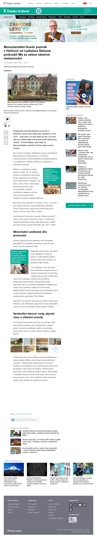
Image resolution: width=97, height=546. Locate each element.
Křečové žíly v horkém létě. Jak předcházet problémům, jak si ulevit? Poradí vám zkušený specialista (85, 157)
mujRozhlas (48, 3)
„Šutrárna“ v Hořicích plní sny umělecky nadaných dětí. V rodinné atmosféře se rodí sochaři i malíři (51, 176)
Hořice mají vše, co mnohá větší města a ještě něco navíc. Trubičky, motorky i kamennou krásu (41, 442)
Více (82, 17)
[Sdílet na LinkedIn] (6, 143)
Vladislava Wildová (14, 106)
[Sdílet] (9, 126)
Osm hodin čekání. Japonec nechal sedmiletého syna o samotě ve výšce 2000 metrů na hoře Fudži (13, 482)
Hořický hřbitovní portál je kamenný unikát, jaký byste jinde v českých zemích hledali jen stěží (41, 433)
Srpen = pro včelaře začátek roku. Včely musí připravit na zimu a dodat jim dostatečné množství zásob (85, 124)
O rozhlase (65, 3)
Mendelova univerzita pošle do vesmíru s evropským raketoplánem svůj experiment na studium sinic (85, 189)
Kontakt (51, 515)
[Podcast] (5, 126)
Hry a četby (71, 84)
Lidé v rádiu (52, 510)
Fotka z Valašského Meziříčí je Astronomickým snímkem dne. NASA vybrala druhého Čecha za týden (37, 482)
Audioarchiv (88, 11)
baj (31, 414)
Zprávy (26, 63)
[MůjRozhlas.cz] (7, 71)
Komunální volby (13, 507)
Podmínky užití (78, 529)
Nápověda (52, 507)
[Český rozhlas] (12, 3)
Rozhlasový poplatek (55, 518)
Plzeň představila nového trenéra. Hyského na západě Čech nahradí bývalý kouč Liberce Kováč (83, 481)
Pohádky (70, 91)
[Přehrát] (7, 119)
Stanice (56, 3)
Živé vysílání (71, 98)
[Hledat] (90, 3)
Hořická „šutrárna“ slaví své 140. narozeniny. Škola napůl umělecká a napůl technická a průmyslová (19, 257)
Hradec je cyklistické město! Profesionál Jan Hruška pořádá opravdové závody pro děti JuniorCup (85, 173)
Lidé (60, 17)
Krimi (69, 88)
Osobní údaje (67, 529)
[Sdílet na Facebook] (6, 132)
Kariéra (50, 512)
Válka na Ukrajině (13, 504)
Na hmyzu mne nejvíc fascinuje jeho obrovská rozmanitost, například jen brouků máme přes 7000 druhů (84, 140)
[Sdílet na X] (6, 137)
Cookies (59, 529)
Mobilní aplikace (33, 512)
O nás (75, 17)
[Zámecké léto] (48, 30)
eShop (10, 512)
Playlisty (52, 17)
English (87, 529)
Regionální (8, 17)
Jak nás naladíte (54, 504)
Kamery (86, 13)
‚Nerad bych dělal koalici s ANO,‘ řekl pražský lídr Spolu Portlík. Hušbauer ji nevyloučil (59, 481)
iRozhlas (30, 3)
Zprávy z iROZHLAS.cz (13, 461)
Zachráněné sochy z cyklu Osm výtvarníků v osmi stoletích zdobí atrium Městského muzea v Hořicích (40, 450)
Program (38, 3)
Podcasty (31, 510)
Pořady (31, 17)
